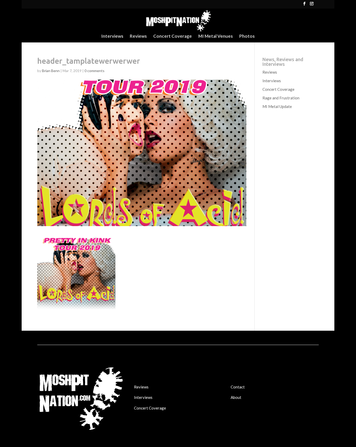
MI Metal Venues (215, 36)
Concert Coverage (172, 36)
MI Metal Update (277, 106)
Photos (247, 36)
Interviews (112, 36)
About (236, 397)
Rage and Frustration (280, 97)
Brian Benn (51, 70)
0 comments (94, 70)
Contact (238, 387)
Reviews (138, 36)
